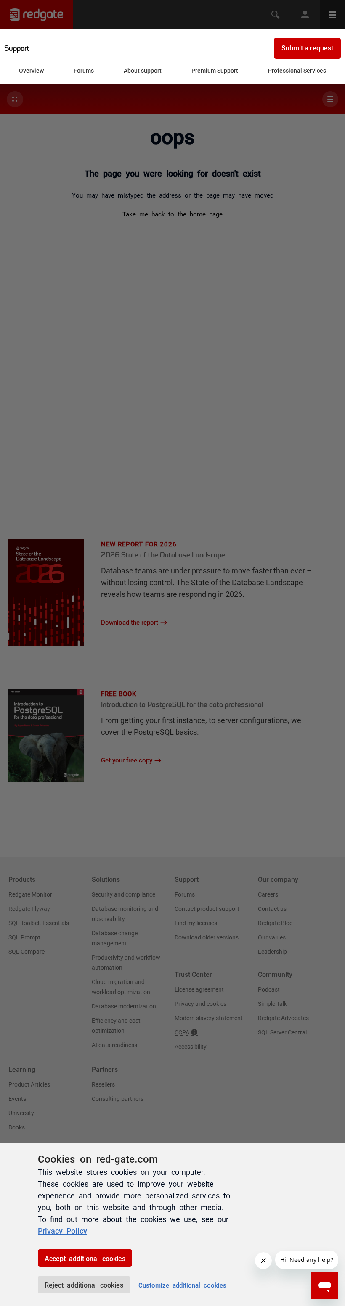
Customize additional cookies (182, 1285)
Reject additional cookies (84, 1284)
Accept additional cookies (85, 1258)
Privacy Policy (62, 1230)
